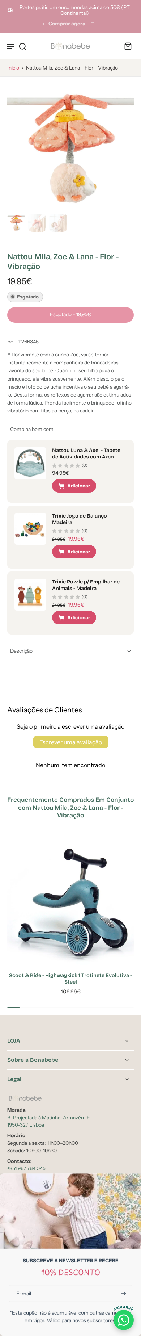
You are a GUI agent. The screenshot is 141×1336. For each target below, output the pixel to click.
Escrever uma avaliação (70, 742)
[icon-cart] (126, 46)
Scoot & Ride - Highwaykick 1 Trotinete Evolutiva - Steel (70, 978)
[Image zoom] (70, 147)
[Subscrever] (123, 1293)
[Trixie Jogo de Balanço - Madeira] (30, 529)
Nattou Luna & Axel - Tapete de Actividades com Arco (86, 453)
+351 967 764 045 (26, 1169)
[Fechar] (131, 1183)
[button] (70, 315)
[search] (22, 46)
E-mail (23, 1293)
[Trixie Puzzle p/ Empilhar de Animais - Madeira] (30, 595)
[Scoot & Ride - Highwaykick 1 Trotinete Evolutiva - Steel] (70, 901)
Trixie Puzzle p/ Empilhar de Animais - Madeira (86, 585)
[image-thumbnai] (16, 223)
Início (13, 68)
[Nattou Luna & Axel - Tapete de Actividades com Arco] (30, 463)
